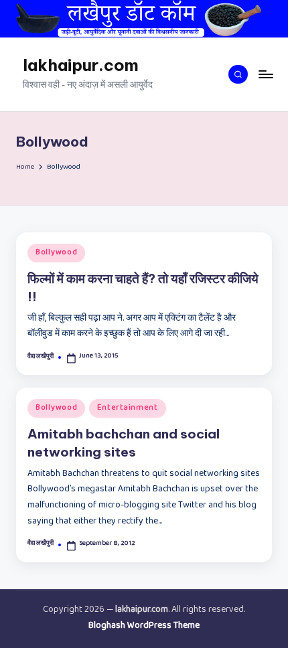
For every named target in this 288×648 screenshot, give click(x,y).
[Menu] (265, 74)
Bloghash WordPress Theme (144, 627)
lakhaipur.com (81, 65)
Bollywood (56, 253)
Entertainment (127, 408)
